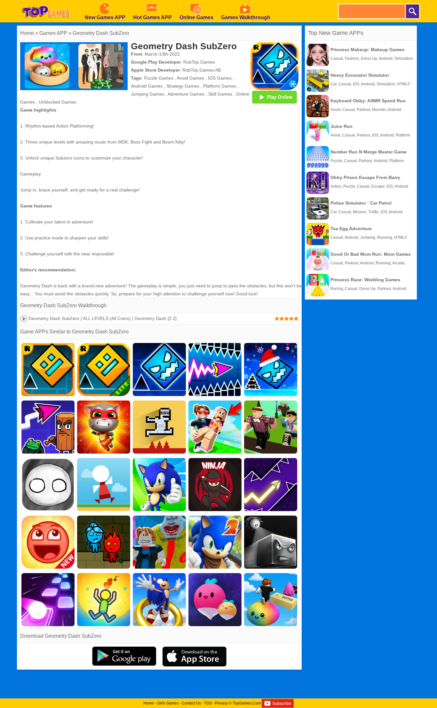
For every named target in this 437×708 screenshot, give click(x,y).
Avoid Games (190, 78)
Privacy (221, 703)
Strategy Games (182, 86)
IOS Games (220, 78)
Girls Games (168, 703)
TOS (208, 703)
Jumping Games (147, 94)
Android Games (147, 86)
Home (27, 33)
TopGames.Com (247, 703)
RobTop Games (199, 62)
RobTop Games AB (201, 70)
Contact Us (191, 703)
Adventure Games (186, 94)
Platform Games (219, 86)
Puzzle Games (158, 78)
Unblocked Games (57, 102)
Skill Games (220, 94)
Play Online (279, 97)
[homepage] (46, 2)
